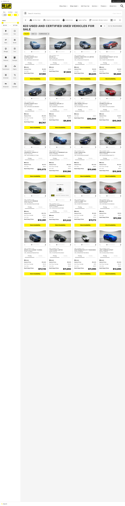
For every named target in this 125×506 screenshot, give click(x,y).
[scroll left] (25, 20)
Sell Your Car (85, 6)
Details (40, 63)
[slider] (2, 23)
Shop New (62, 6)
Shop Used (73, 6)
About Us (113, 6)
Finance (103, 6)
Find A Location (116, 1)
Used (16, 12)
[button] (122, 6)
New (4, 12)
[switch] (4, 13)
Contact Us (6, 1)
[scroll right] (120, 20)
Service (94, 6)
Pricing (29, 63)
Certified (10, 12)
